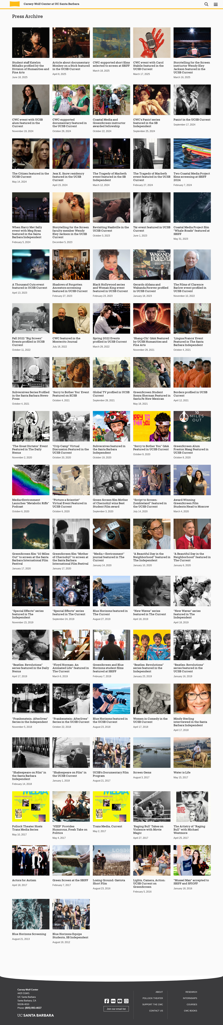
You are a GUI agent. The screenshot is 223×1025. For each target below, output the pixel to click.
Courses (192, 1004)
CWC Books (190, 1011)
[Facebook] (106, 1001)
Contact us (156, 1011)
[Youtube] (119, 1001)
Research (191, 992)
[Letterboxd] (113, 1001)
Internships (190, 998)
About (159, 992)
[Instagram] (126, 1001)
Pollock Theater (153, 998)
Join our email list (116, 1009)
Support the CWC (152, 1004)
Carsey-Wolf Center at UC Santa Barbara (51, 3)
